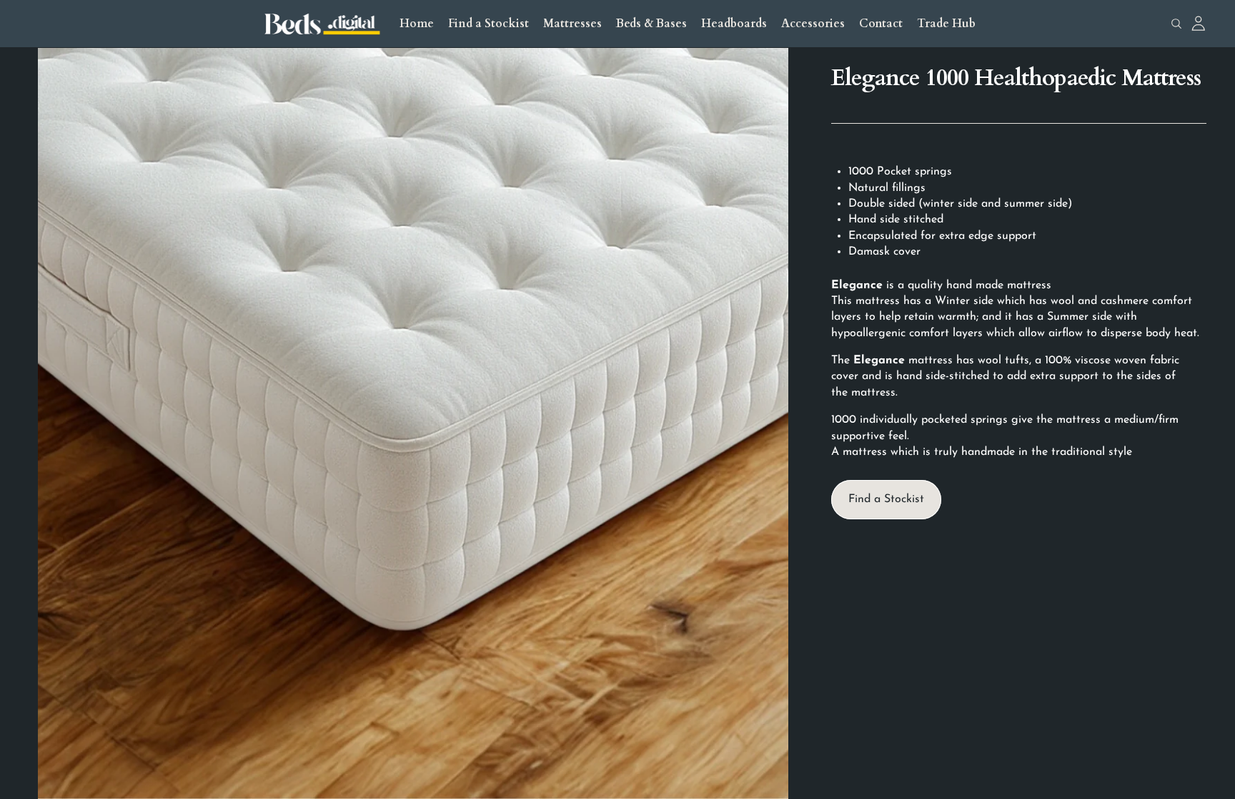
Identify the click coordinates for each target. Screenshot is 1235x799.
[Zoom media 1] (413, 423)
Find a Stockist (886, 499)
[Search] (1176, 23)
